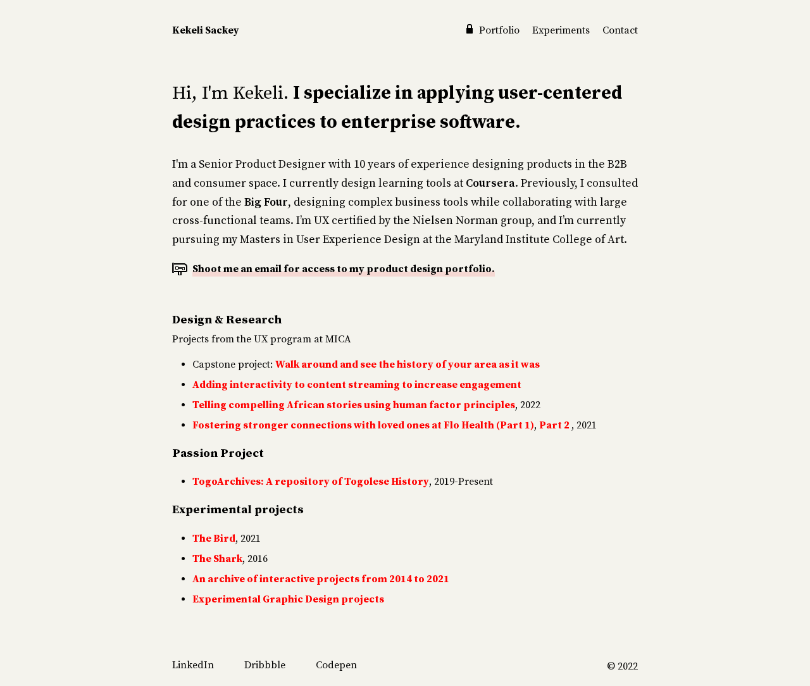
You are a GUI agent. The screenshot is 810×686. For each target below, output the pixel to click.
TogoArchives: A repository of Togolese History (310, 481)
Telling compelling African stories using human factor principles (353, 405)
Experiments (562, 30)
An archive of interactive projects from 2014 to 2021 (320, 579)
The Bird (213, 538)
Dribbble (264, 665)
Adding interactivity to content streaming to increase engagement (356, 384)
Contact (620, 30)
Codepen (336, 665)
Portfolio (499, 30)
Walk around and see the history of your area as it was (407, 364)
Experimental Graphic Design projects (288, 599)
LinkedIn (193, 665)
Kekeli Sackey (205, 30)
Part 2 (555, 425)
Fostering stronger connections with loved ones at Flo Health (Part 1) (363, 425)
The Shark (217, 558)
